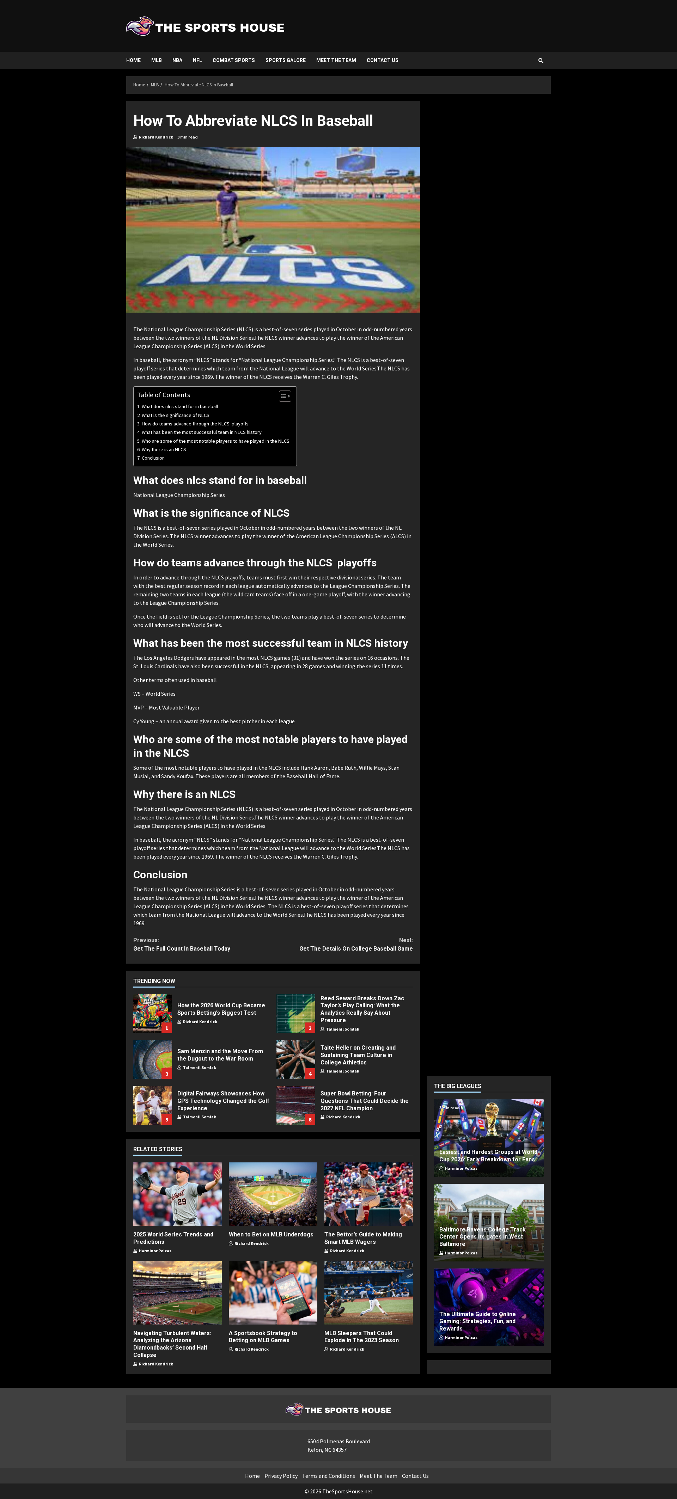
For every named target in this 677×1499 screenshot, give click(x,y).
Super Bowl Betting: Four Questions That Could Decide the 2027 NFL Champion (295, 1105)
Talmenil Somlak (342, 1029)
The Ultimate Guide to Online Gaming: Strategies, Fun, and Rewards (477, 1321)
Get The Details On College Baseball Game (356, 944)
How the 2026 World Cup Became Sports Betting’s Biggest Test (152, 1013)
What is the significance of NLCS (175, 415)
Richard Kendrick (155, 137)
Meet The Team (336, 60)
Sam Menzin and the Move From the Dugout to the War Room (152, 1059)
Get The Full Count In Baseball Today (181, 944)
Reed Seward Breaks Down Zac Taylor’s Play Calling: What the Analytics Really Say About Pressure (295, 1013)
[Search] (540, 60)
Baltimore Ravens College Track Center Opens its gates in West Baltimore (482, 1236)
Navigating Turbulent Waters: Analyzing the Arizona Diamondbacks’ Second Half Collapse (177, 1293)
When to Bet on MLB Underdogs (273, 1194)
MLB (156, 60)
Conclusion (153, 458)
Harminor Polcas (154, 1250)
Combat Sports (234, 60)
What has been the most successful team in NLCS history (202, 432)
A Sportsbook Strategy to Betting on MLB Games (273, 1293)
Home (133, 60)
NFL (197, 60)
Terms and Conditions (328, 1475)
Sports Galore (286, 60)
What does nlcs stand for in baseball (180, 406)
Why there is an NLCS (164, 449)
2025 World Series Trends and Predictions (177, 1194)
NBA (177, 60)
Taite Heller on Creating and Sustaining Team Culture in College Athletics (295, 1059)
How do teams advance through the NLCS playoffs (195, 423)
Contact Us (382, 60)
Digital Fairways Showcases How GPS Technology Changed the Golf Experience (152, 1105)
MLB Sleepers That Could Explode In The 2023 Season (368, 1293)
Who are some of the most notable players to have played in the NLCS (215, 441)
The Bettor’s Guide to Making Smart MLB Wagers (368, 1194)
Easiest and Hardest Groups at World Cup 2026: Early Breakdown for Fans (488, 1156)
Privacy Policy (281, 1475)
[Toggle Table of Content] (281, 396)
